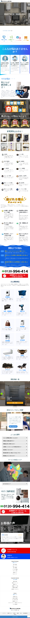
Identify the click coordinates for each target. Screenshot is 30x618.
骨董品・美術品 (15, 581)
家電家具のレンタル (15, 601)
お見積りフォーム (9, 613)
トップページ (4, 613)
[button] (4, 38)
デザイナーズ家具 (15, 570)
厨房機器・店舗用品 (15, 587)
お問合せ (14, 613)
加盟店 (18, 613)
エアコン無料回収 (15, 604)
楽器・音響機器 (15, 567)
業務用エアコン (15, 584)
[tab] (15, 438)
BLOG (21, 613)
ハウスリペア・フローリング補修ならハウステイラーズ (15, 602)
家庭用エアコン (15, 572)
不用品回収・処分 (15, 596)
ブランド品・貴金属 (15, 569)
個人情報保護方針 (25, 613)
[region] (15, 38)
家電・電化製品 (15, 564)
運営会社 (15, 614)
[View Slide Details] (15, 271)
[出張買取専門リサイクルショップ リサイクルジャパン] (6, 1)
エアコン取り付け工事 (15, 599)
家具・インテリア (15, 566)
